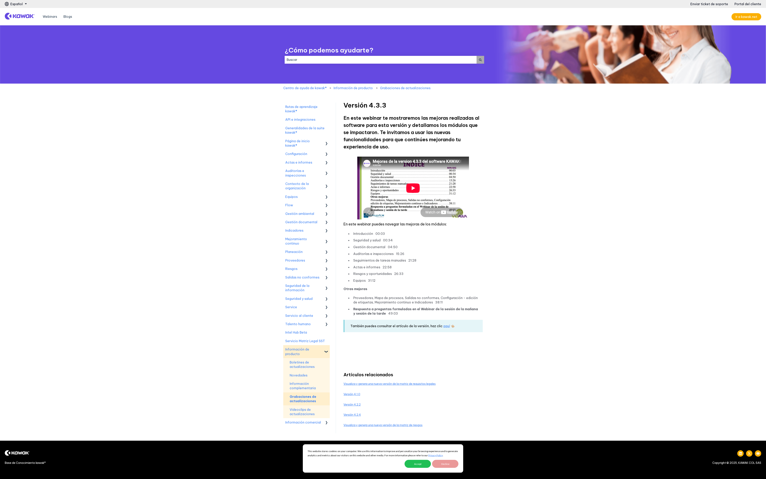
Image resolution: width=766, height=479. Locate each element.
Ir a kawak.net (746, 17)
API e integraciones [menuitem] (300, 119)
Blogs (67, 17)
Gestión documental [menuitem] (301, 222)
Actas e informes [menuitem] (298, 162)
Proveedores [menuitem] (295, 260)
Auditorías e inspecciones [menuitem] (295, 173)
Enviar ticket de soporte (709, 4)
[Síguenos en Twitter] (749, 453)
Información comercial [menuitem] (303, 422)
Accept (417, 463)
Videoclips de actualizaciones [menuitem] (302, 412)
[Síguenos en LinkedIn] (740, 453)
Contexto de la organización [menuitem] (297, 186)
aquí (446, 326)
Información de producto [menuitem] (297, 351)
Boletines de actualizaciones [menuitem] (302, 364)
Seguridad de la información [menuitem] (297, 288)
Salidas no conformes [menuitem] (302, 277)
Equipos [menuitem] (291, 197)
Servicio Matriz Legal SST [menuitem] (305, 341)
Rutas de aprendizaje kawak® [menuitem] (301, 109)
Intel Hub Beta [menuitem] (296, 332)
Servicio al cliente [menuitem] (299, 316)
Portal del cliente (747, 4)
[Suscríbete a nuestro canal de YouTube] (758, 453)
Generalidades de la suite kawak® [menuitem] (305, 130)
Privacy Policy (435, 455)
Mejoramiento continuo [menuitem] (296, 241)
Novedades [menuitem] (298, 375)
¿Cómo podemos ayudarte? (329, 50)
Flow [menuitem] (289, 205)
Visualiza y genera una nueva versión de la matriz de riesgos (383, 425)
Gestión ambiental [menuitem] (299, 214)
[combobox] (381, 59)
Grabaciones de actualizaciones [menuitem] (303, 399)
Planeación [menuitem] (294, 252)
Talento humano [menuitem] (298, 324)
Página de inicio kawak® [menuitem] (297, 143)
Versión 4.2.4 (352, 415)
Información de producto (353, 88)
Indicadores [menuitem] (294, 230)
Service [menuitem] (291, 307)
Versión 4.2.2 (352, 404)
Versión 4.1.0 (352, 394)
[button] (326, 141)
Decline (445, 463)
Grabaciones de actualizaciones (405, 88)
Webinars (50, 17)
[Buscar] (480, 59)
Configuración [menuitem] (296, 154)
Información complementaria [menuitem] (303, 386)
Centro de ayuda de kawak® (305, 88)
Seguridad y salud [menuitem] (299, 299)
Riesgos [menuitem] (291, 269)
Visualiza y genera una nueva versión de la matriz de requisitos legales (390, 384)
